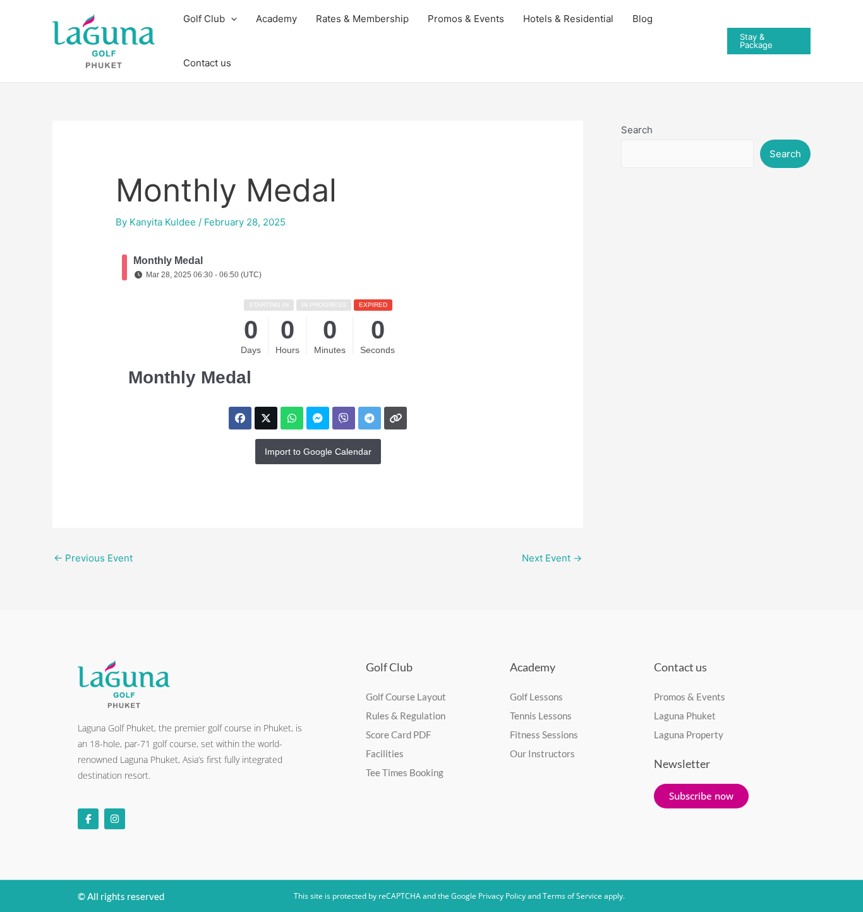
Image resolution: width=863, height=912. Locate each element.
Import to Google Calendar (318, 452)
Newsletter (682, 764)
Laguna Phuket (685, 715)
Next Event (552, 558)
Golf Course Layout (406, 696)
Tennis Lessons (541, 715)
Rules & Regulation (405, 715)
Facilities (385, 753)
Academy (532, 667)
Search (637, 130)
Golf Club (389, 667)
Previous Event (93, 558)
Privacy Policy (502, 896)
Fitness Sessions (544, 734)
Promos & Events (689, 696)
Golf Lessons (536, 696)
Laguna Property (688, 734)
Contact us (207, 63)
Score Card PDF (398, 734)
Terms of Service (572, 896)
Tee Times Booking (405, 772)
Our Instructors (542, 753)
